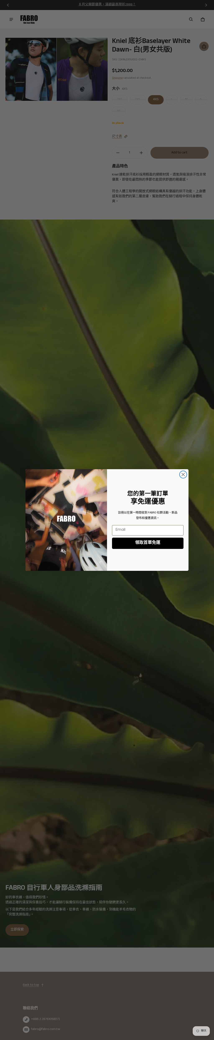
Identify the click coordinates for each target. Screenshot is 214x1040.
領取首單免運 (147, 543)
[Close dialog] (183, 474)
